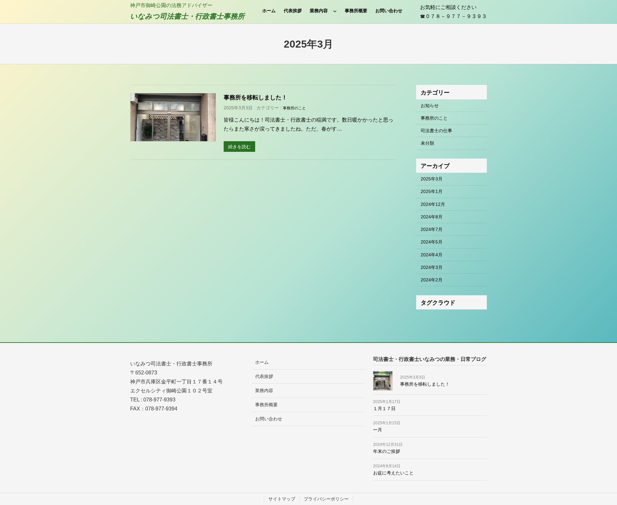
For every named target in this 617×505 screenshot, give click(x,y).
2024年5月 (432, 241)
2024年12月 (433, 204)
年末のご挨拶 (386, 451)
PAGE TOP (598, 484)
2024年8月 (432, 216)
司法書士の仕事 (436, 130)
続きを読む (239, 146)
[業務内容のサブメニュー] (335, 11)
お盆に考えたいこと (393, 472)
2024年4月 (432, 254)
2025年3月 (432, 178)
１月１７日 (384, 408)
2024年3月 (432, 267)
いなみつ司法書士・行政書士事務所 (187, 16)
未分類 (427, 143)
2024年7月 (432, 229)
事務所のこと (294, 108)
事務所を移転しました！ (255, 97)
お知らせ (430, 105)
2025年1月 (432, 191)
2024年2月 (432, 279)
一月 (377, 429)
